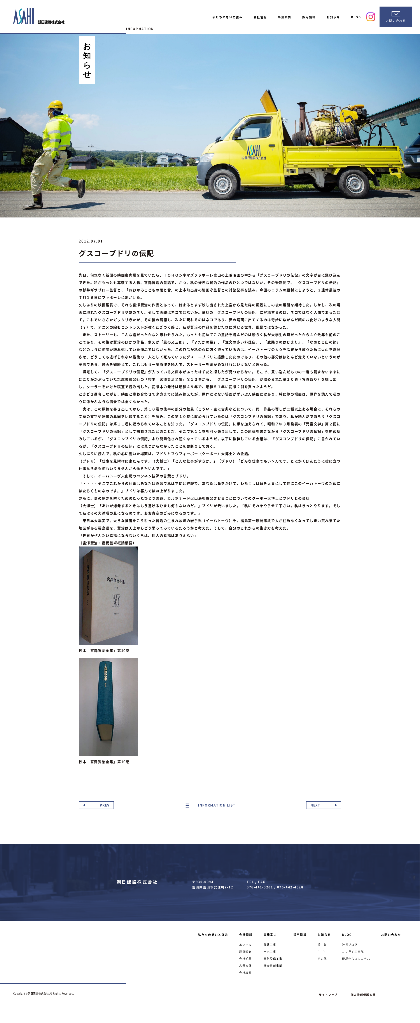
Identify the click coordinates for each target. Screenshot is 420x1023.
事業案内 (284, 17)
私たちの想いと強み (227, 17)
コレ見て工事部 (353, 951)
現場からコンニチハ (356, 958)
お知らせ (333, 17)
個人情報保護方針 (363, 995)
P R (321, 951)
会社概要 (245, 972)
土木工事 (270, 951)
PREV (105, 805)
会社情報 (260, 17)
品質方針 (245, 965)
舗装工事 (270, 944)
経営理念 (245, 951)
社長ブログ (350, 944)
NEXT (315, 805)
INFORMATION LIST (216, 805)
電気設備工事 (273, 958)
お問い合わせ (391, 934)
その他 (322, 958)
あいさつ (245, 944)
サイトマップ (328, 995)
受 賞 (322, 944)
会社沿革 (245, 958)
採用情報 (309, 17)
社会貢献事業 (273, 965)
